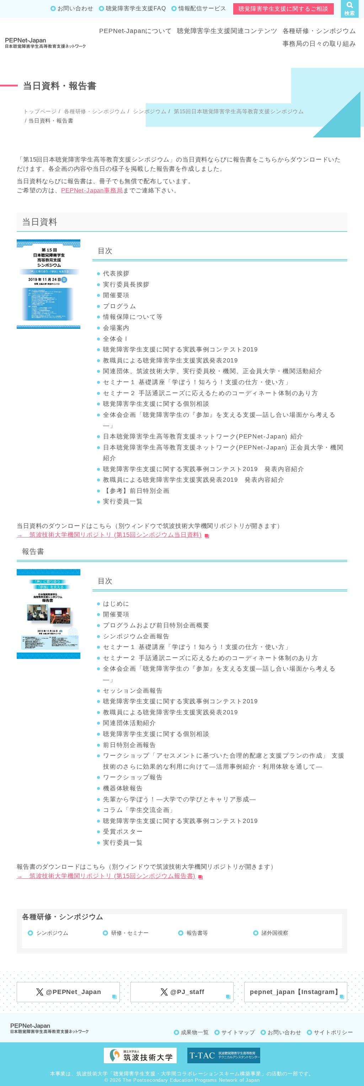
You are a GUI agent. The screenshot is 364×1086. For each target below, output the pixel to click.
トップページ (40, 111)
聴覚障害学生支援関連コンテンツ (227, 30)
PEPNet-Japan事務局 (92, 190)
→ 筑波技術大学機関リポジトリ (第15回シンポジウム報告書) (106, 876)
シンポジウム (149, 111)
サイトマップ (238, 1032)
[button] (350, 9)
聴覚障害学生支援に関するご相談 (283, 9)
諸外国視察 (275, 933)
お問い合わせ (75, 8)
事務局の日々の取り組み (319, 43)
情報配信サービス (202, 8)
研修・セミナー (130, 933)
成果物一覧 (195, 1032)
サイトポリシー (333, 1032)
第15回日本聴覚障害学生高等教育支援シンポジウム (238, 111)
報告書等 (197, 933)
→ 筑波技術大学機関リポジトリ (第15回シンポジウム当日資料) (109, 534)
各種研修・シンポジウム (319, 30)
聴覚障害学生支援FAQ (136, 8)
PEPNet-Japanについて (135, 30)
